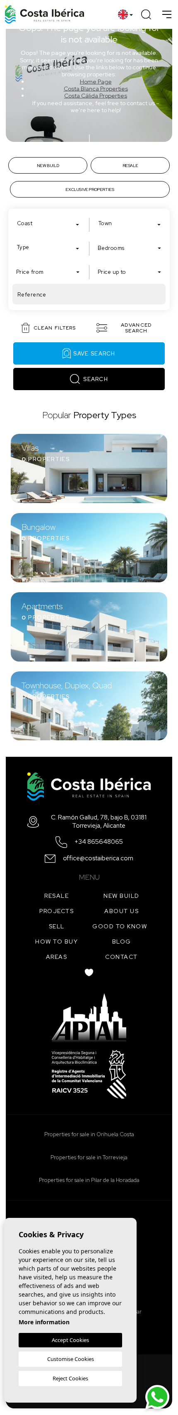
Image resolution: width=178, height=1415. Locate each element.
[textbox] (50, 223)
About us (121, 911)
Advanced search (136, 328)
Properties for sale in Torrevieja (89, 1157)
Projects (56, 911)
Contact (121, 957)
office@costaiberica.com (98, 858)
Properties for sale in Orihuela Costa (89, 1134)
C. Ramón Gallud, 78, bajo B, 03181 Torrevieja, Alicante (99, 822)
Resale (56, 895)
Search (95, 379)
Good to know (119, 926)
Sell (57, 926)
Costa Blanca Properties (96, 88)
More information (44, 1322)
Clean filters (55, 328)
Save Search (94, 353)
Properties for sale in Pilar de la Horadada (89, 1180)
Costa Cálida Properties (95, 95)
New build (121, 895)
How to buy (56, 941)
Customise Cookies (70, 1359)
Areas (56, 957)
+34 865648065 (99, 842)
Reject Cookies (70, 1378)
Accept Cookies (70, 1340)
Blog (121, 941)
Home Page (96, 81)
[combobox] (48, 223)
